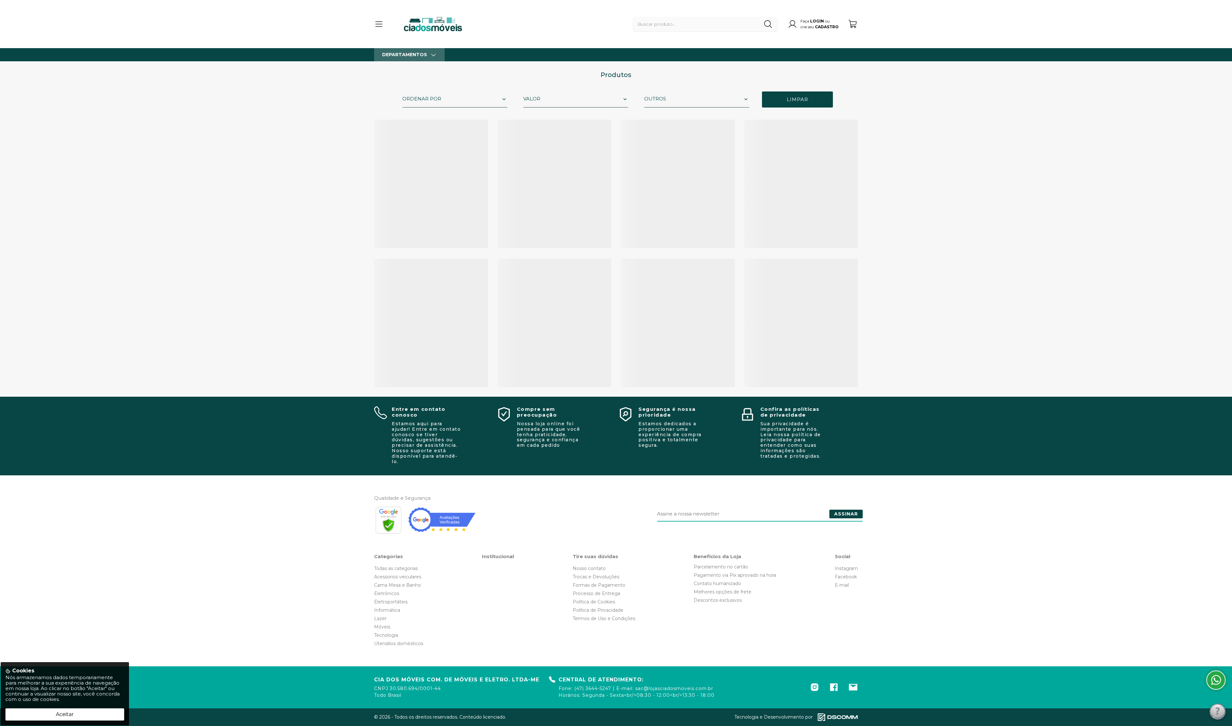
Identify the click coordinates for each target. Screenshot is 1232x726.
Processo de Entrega (596, 593)
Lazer (380, 618)
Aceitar (65, 714)
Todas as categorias (396, 568)
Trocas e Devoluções (596, 577)
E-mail (842, 585)
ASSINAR (846, 514)
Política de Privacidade (598, 610)
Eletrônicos (386, 593)
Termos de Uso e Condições (604, 618)
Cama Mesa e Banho (397, 585)
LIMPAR (797, 99)
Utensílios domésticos (398, 643)
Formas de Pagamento (599, 585)
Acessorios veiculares (397, 577)
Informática (387, 610)
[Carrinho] (853, 24)
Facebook (846, 577)
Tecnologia (386, 635)
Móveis (382, 627)
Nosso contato (589, 568)
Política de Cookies (594, 602)
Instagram (846, 568)
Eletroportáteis (390, 602)
